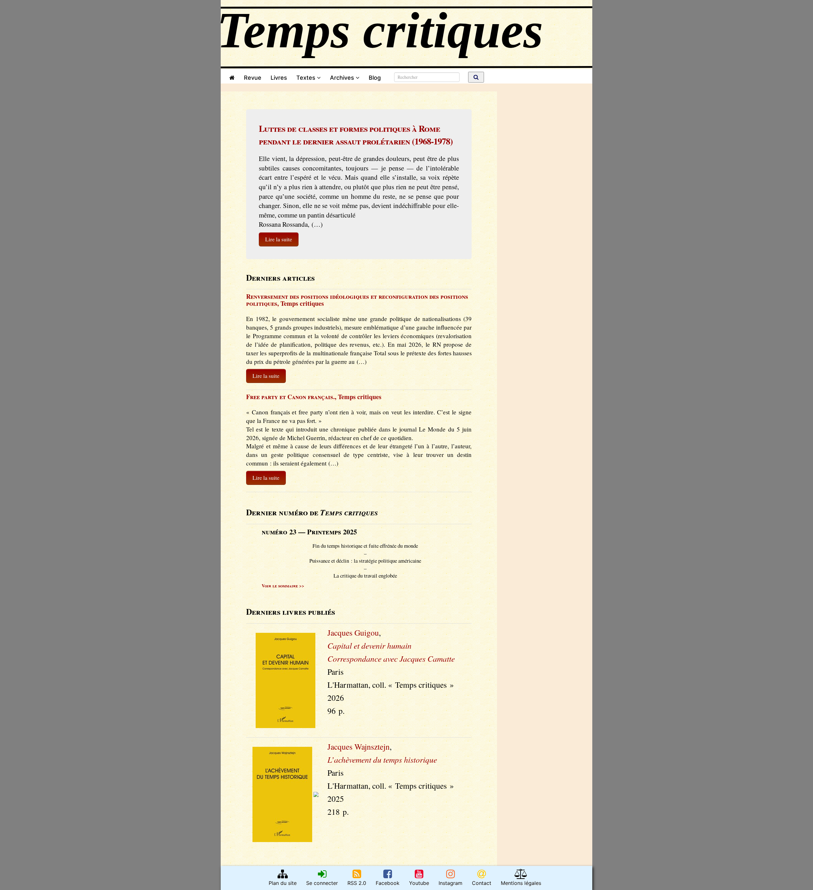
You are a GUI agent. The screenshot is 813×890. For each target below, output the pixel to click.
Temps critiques (302, 303)
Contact (481, 883)
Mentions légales (521, 883)
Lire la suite (278, 239)
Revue (252, 77)
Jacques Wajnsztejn (358, 746)
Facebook (388, 883)
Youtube (419, 883)
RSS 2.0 (356, 883)
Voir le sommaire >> (283, 585)
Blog (376, 77)
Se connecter (322, 883)
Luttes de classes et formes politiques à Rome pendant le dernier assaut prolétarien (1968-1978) (356, 135)
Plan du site (283, 883)
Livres (279, 77)
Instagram (450, 883)
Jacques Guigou (353, 632)
